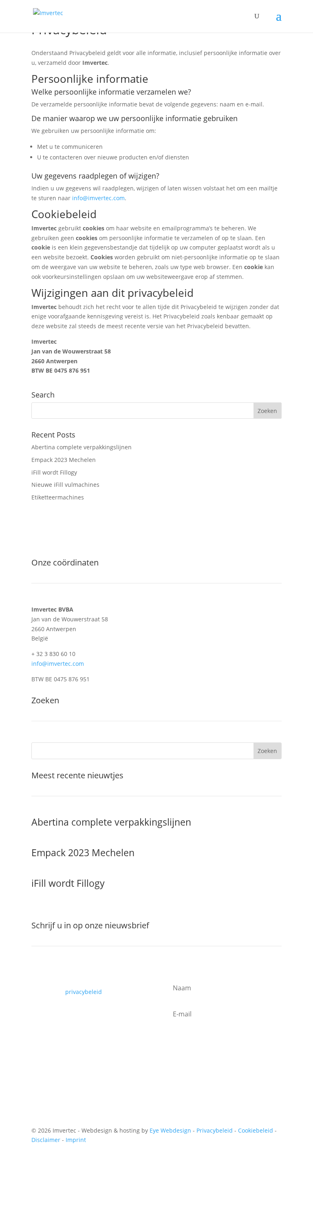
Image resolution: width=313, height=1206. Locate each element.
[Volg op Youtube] (54, 1163)
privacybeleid (83, 992)
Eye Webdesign (170, 1130)
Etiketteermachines (57, 497)
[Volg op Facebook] (37, 1163)
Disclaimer (45, 1140)
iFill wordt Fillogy (54, 472)
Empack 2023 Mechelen (63, 460)
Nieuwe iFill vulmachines (65, 484)
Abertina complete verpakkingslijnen (81, 447)
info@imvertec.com (98, 198)
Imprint (76, 1140)
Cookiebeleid (255, 1130)
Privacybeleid (214, 1130)
